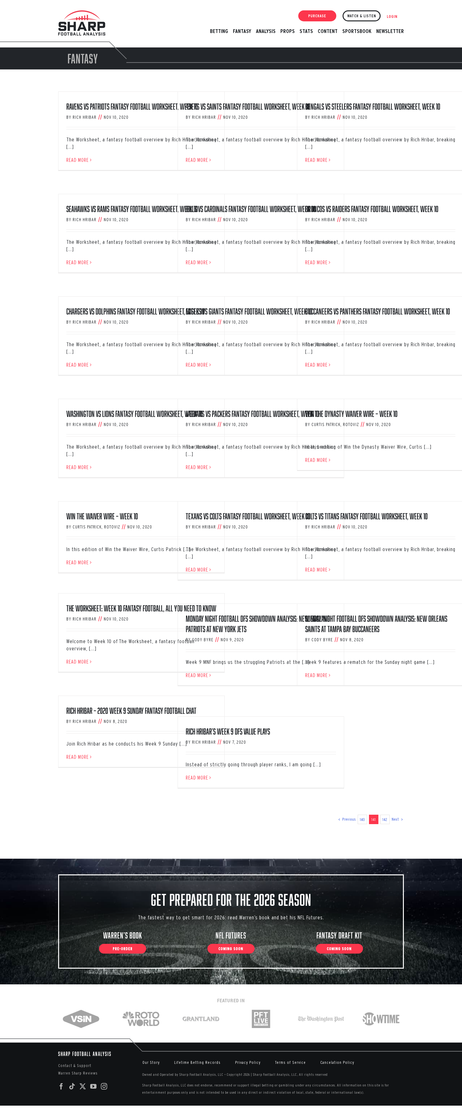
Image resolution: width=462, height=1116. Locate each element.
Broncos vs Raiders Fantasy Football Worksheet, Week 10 (371, 208)
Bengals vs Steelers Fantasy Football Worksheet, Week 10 (372, 106)
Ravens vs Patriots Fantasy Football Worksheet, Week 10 (132, 106)
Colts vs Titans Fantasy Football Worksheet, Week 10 (366, 516)
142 (385, 820)
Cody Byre (202, 639)
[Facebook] (61, 1086)
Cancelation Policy (337, 1062)
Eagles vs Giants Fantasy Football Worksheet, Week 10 (249, 311)
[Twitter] (83, 1086)
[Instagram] (104, 1086)
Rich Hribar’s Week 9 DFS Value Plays (228, 731)
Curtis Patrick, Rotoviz (335, 424)
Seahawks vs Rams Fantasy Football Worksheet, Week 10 (132, 208)
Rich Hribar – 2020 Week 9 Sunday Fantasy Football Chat (131, 710)
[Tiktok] (72, 1086)
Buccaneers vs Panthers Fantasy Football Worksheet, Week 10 (377, 311)
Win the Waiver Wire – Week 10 (102, 516)
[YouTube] (93, 1086)
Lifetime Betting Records (197, 1062)
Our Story (151, 1062)
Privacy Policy (248, 1062)
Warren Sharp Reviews (78, 1073)
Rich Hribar (84, 117)
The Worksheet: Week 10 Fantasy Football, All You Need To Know (141, 608)
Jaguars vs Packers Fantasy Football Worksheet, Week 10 (252, 413)
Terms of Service (290, 1062)
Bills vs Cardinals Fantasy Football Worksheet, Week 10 (251, 208)
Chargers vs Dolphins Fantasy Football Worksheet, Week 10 (135, 311)
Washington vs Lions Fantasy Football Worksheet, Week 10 (134, 413)
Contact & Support (74, 1065)
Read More (77, 160)
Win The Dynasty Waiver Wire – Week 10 (351, 413)
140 (362, 820)
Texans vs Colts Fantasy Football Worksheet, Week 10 (248, 516)
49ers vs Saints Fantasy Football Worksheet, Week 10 (248, 106)
